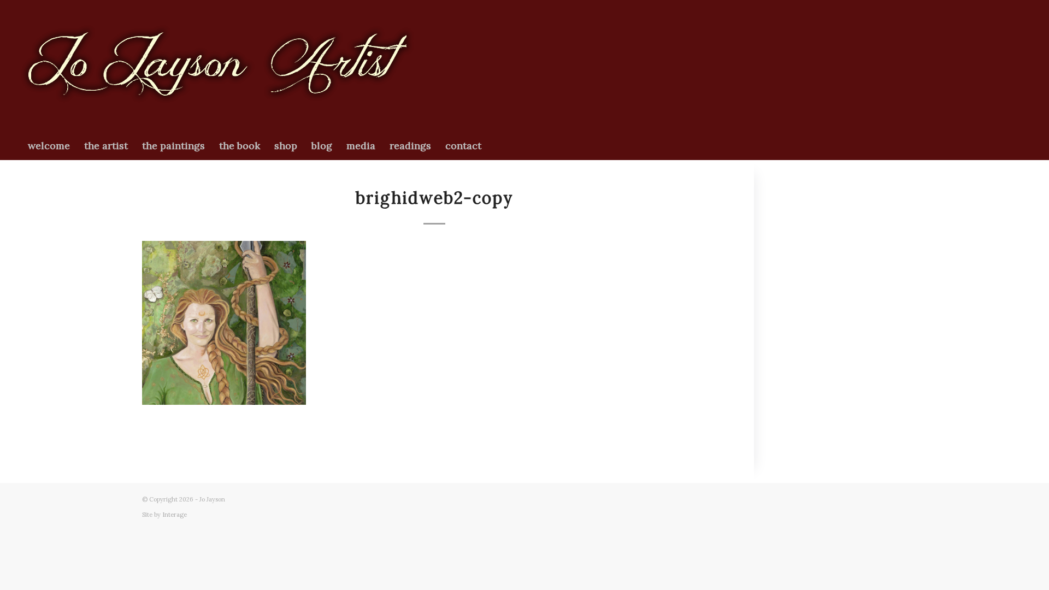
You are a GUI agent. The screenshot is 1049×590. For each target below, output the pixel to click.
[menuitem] (49, 146)
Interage (174, 514)
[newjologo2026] (217, 66)
